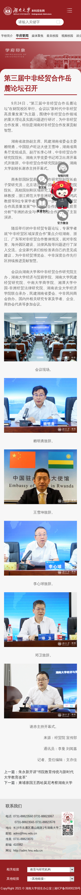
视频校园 (67, 35)
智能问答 (63, 167)
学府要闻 (22, 35)
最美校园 (52, 35)
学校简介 (7, 35)
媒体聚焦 (37, 35)
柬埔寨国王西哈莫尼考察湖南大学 (45, 783)
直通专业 (42, 203)
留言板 (42, 179)
